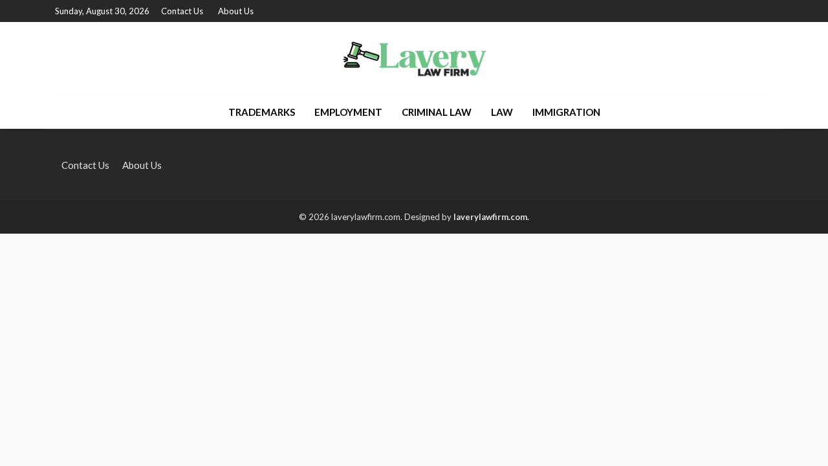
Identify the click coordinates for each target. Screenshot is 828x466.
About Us (236, 11)
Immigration (566, 112)
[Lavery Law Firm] (414, 58)
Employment (348, 112)
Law (502, 112)
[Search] (762, 111)
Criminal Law (437, 112)
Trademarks (261, 112)
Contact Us (182, 11)
